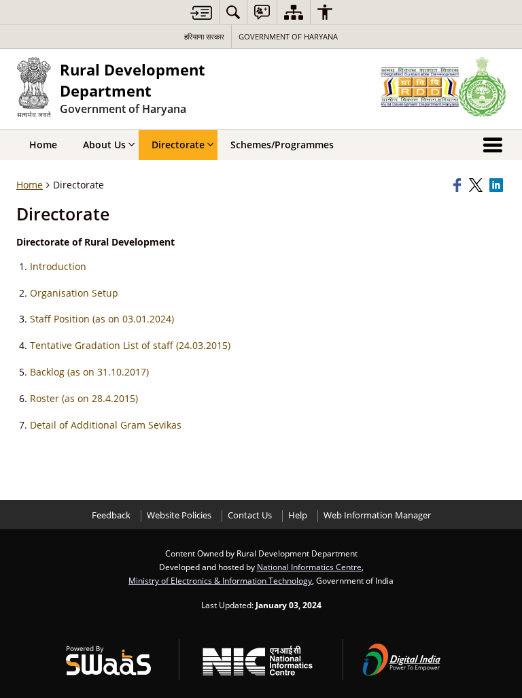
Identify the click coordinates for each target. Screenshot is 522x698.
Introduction (58, 266)
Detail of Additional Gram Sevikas (105, 424)
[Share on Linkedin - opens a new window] (497, 185)
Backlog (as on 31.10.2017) (89, 371)
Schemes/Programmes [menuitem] (282, 144)
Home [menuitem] (43, 144)
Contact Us (250, 515)
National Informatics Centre (309, 566)
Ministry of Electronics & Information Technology (220, 580)
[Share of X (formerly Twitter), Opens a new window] (477, 185)
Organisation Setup (74, 292)
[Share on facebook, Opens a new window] (459, 185)
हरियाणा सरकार (204, 36)
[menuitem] (233, 12)
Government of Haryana (288, 36)
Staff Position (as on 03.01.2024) (102, 318)
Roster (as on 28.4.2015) (84, 398)
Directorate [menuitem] (178, 144)
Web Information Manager (377, 515)
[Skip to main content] (201, 12)
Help (297, 515)
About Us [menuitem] (104, 144)
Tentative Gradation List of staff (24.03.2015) (130, 345)
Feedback (111, 515)
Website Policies (179, 515)
